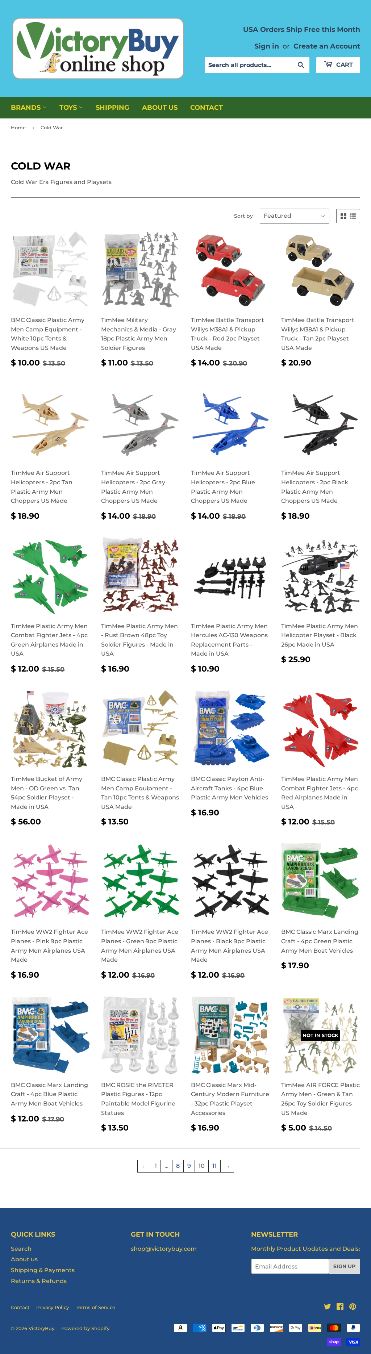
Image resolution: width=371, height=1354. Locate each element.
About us (160, 108)
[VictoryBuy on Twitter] (327, 1307)
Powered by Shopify (85, 1328)
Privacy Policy (52, 1307)
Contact (206, 108)
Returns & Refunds (39, 1281)
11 (214, 1165)
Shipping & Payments (43, 1270)
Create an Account (326, 46)
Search (21, 1248)
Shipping (112, 108)
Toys (69, 108)
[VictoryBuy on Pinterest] (353, 1307)
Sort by (243, 216)
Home (18, 127)
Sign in (266, 46)
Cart (343, 64)
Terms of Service (95, 1307)
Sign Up (344, 1266)
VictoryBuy (41, 1328)
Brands (26, 108)
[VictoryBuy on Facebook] (340, 1307)
